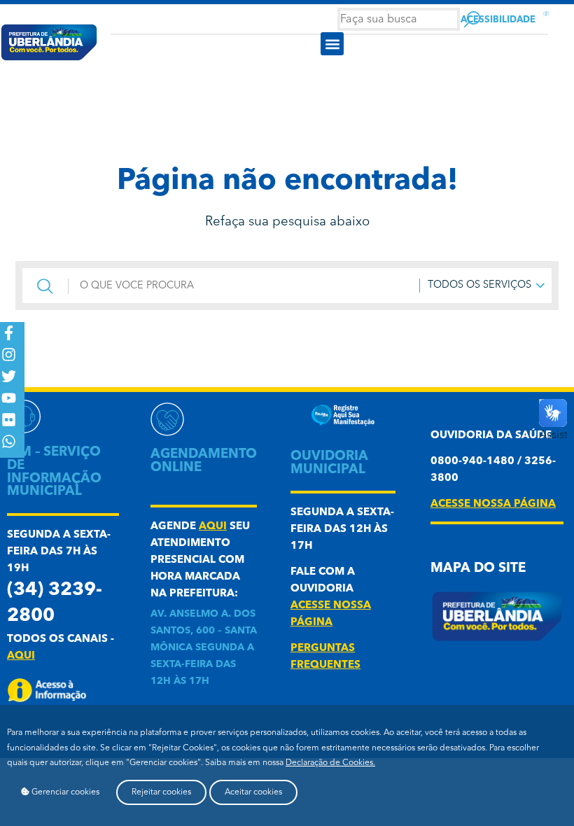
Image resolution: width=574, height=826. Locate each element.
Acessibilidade (498, 19)
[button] (332, 43)
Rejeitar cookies (161, 792)
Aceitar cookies (253, 792)
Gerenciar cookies (64, 792)
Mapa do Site (478, 568)
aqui (21, 656)
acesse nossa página (493, 504)
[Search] (472, 19)
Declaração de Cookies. (330, 763)
